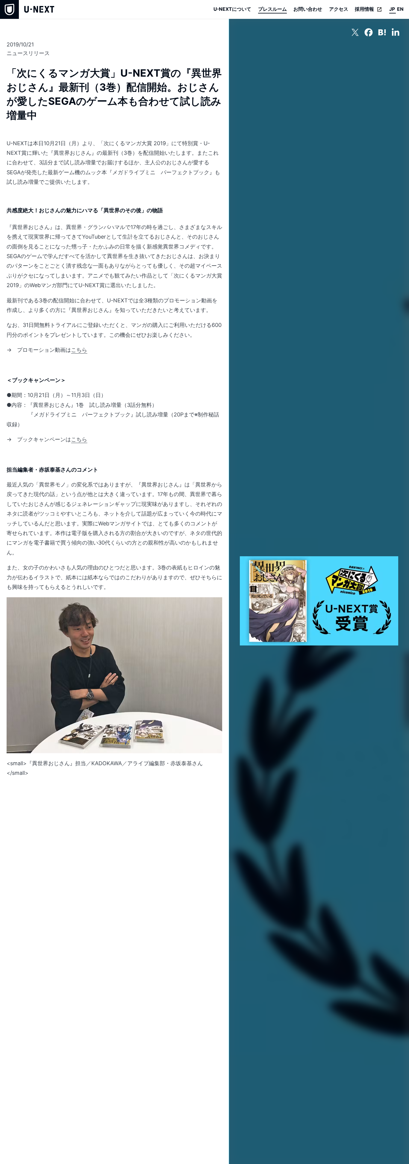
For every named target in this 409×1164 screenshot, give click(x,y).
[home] (27, 9)
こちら (79, 350)
